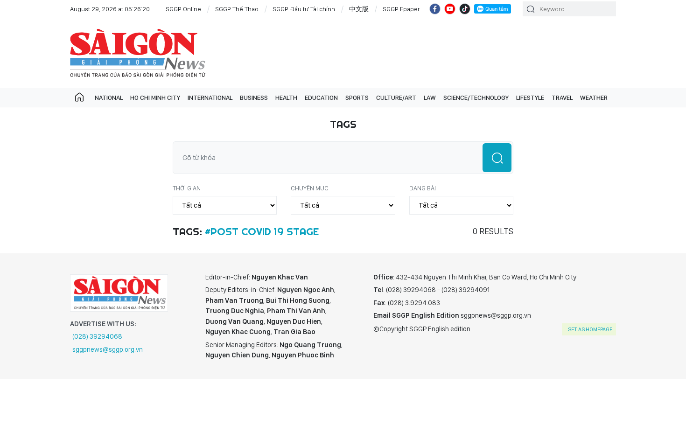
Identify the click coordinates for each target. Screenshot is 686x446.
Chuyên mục (310, 188)
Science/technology (476, 97)
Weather (594, 97)
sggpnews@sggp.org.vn (107, 349)
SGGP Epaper (401, 9)
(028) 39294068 (97, 336)
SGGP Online (183, 9)
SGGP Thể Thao (237, 9)
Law (430, 97)
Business (254, 97)
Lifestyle (530, 97)
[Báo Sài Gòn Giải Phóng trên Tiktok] (464, 8)
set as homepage (590, 329)
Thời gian (187, 188)
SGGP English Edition (137, 53)
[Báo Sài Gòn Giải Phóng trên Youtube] (449, 8)
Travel (562, 97)
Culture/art (396, 97)
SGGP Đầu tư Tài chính (304, 9)
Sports (357, 97)
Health (286, 97)
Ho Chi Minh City (155, 97)
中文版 (359, 9)
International (210, 97)
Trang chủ (79, 97)
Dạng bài (422, 188)
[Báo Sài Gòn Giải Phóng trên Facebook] (435, 8)
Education (321, 97)
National (109, 97)
